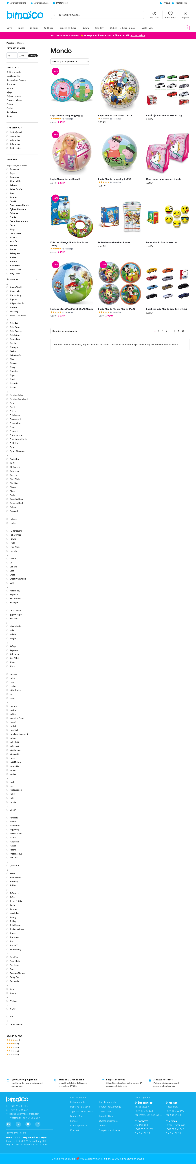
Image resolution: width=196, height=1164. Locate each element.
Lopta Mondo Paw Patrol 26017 (115, 115)
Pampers (14, 817)
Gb (11, 562)
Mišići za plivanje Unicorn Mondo (163, 178)
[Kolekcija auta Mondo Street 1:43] (167, 90)
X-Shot (13, 1009)
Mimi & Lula (15, 750)
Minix (12, 758)
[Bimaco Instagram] (18, 1124)
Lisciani (13, 686)
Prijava (166, 3)
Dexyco (13, 475)
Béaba (13, 351)
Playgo (13, 845)
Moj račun (154, 17)
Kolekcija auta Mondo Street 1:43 (164, 115)
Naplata (185, 17)
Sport (9, 116)
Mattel (13, 726)
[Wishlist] (89, 73)
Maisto (13, 710)
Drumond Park (16, 503)
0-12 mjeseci (16, 132)
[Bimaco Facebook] (8, 1124)
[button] (182, 28)
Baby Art (14, 185)
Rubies (13, 885)
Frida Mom (15, 547)
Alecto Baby (15, 295)
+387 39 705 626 (143, 1110)
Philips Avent (16, 833)
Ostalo (10, 104)
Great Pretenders (19, 221)
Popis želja (170, 17)
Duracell (14, 511)
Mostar (173, 1102)
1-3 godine (15, 136)
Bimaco (13, 363)
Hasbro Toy (15, 590)
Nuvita (13, 249)
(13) (13, 1040)
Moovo (13, 245)
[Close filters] (39, 48)
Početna (10, 43)
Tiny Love (15, 273)
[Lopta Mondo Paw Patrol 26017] (119, 90)
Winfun (13, 1001)
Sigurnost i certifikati (81, 1111)
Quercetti (14, 865)
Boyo (12, 173)
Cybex (12, 447)
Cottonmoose (16, 435)
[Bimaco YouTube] (28, 1124)
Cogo (12, 427)
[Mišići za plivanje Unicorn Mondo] (167, 153)
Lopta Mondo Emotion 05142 (161, 242)
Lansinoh (14, 674)
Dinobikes (14, 483)
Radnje (74, 1120)
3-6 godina (15, 140)
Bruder (13, 197)
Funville (13, 551)
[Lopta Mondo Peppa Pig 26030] (119, 153)
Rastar (13, 873)
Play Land (14, 841)
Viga (12, 989)
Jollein (13, 634)
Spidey (13, 921)
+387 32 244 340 (174, 1129)
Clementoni (15, 419)
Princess (14, 857)
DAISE (13, 463)
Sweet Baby (15, 949)
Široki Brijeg (145, 1102)
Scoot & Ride (16, 901)
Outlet (10, 108)
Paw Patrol (15, 825)
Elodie (13, 217)
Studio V (14, 945)
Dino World (15, 479)
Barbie (13, 343)
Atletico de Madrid (18, 315)
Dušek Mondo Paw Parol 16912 (115, 242)
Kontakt (74, 1130)
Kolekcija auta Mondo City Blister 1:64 (166, 308)
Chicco (13, 411)
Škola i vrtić (12, 112)
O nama (103, 1125)
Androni (13, 307)
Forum (13, 539)
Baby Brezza (16, 331)
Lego (12, 682)
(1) (13, 1044)
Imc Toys (14, 618)
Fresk (12, 543)
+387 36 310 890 (174, 1110)
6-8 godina (15, 144)
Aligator (13, 299)
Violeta (13, 993)
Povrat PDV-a (106, 1116)
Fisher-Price (15, 535)
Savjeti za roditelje (109, 1130)
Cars (12, 403)
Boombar (14, 177)
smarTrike (14, 913)
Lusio (12, 698)
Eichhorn (14, 213)
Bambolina (15, 339)
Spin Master (15, 925)
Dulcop (13, 507)
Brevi (12, 193)
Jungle (13, 638)
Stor (12, 941)
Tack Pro (14, 957)
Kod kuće (11, 84)
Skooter (13, 909)
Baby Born (15, 327)
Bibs (12, 359)
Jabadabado (15, 626)
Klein (12, 662)
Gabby (13, 558)
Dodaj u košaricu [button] (72, 128)
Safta (12, 897)
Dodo (12, 495)
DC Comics (15, 467)
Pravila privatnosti (80, 1125)
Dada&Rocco (16, 459)
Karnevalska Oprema (16, 80)
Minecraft (14, 754)
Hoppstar (14, 594)
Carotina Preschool (19, 399)
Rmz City (14, 881)
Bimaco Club (77, 1116)
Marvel (13, 722)
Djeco (12, 491)
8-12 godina (15, 148)
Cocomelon (15, 423)
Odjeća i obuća (14, 96)
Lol (11, 694)
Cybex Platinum (18, 209)
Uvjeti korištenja (108, 1120)
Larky (12, 678)
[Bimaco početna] (17, 1099)
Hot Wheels (15, 598)
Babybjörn (15, 335)
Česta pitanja (106, 1111)
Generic (13, 566)
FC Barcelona (16, 531)
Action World (16, 287)
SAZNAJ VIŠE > (138, 35)
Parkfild (13, 821)
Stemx (13, 933)
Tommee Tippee (17, 973)
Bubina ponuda (14, 72)
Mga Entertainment (19, 734)
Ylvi (11, 1016)
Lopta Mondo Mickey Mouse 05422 (116, 308)
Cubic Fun (14, 443)
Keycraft (14, 650)
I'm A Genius (15, 610)
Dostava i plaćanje (80, 1106)
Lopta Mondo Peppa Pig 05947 (66, 115)
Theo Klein (15, 269)
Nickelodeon (16, 790)
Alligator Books (17, 303)
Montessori (15, 766)
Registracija (181, 3)
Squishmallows (17, 929)
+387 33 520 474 (143, 1129)
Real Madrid (15, 877)
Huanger (14, 602)
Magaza (13, 706)
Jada (12, 630)
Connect (14, 431)
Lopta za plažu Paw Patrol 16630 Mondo (71, 308)
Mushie (13, 774)
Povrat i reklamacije (110, 1106)
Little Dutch (15, 233)
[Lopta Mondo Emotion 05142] (167, 216)
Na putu (10, 88)
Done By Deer (16, 499)
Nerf (12, 782)
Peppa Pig (14, 829)
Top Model (15, 981)
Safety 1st (15, 253)
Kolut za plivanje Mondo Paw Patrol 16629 (69, 244)
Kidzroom (14, 654)
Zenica (173, 1121)
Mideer (13, 738)
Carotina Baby (16, 395)
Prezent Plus (16, 853)
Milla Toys (14, 746)
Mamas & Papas (17, 718)
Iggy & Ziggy (16, 614)
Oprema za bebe (14, 100)
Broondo (14, 169)
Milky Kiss (14, 742)
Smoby (13, 261)
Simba (13, 257)
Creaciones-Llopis (19, 205)
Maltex (13, 237)
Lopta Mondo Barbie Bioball (65, 178)
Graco (12, 574)
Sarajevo (143, 1121)
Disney (13, 487)
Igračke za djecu (14, 76)
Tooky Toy (14, 977)
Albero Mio (15, 181)
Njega (9, 92)
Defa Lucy (14, 471)
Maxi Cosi (14, 241)
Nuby (12, 794)
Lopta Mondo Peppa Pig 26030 (114, 178)
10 (183, 331)
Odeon (13, 810)
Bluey (12, 367)
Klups (12, 229)
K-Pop (13, 646)
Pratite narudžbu (108, 1102)
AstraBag (14, 311)
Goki (12, 570)
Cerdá (13, 201)
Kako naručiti (77, 1102)
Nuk (11, 798)
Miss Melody (15, 762)
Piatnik (13, 837)
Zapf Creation (16, 1024)
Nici (11, 786)
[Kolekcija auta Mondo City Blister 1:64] (167, 283)
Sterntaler (15, 265)
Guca (12, 225)
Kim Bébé (14, 658)
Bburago (14, 347)
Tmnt (12, 969)
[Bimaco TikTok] (37, 1124)
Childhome (15, 415)
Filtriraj (33, 55)
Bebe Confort (17, 189)
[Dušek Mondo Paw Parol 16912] (119, 216)
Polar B (13, 849)
